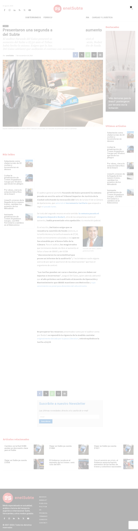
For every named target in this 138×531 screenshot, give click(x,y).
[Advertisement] (69, 31)
